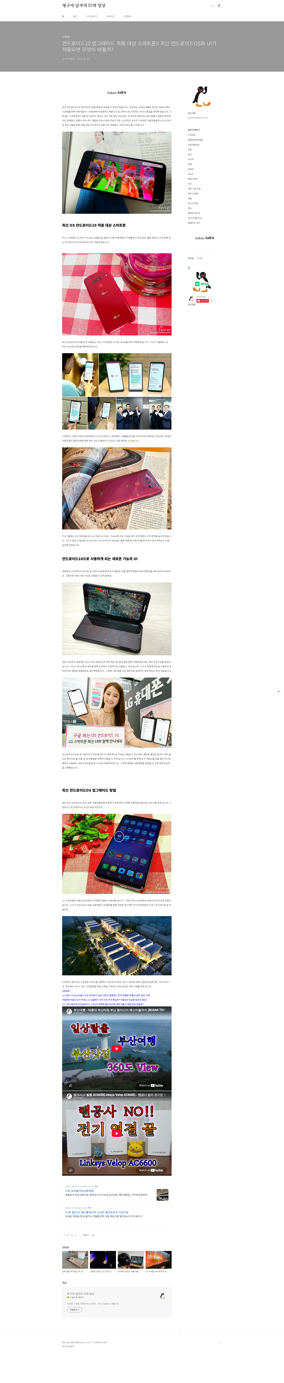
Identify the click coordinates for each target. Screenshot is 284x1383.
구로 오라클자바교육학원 (79, 1190)
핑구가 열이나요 (195, 217)
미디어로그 (92, 16)
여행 (190, 164)
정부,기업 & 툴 (194, 188)
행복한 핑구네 (194, 213)
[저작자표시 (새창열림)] (93, 1235)
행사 (190, 208)
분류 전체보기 (194, 129)
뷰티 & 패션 (193, 193)
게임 (190, 149)
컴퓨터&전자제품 (195, 139)
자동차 (191, 169)
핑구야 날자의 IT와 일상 (83, 6)
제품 (190, 198)
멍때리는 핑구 (194, 222)
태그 (75, 16)
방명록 (127, 16)
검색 (212, 6)
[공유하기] (72, 1235)
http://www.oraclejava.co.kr (79, 1186)
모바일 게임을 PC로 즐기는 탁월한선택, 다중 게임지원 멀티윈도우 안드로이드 (103, 1216)
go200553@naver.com (198, 117)
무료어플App (194, 144)
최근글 (191, 258)
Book (190, 173)
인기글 (199, 258)
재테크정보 (192, 178)
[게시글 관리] (75, 1235)
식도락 (191, 159)
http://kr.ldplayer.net (76, 1208)
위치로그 (110, 16)
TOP (219, 1343)
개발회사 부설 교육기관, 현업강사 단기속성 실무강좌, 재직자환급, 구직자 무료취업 (106, 1194)
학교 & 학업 (193, 203)
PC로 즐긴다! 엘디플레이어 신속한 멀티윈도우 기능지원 (97, 1212)
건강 (190, 183)
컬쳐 (190, 154)
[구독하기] (279, 691)
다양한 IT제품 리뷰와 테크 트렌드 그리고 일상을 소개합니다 (93, 1303)
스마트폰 (192, 134)
